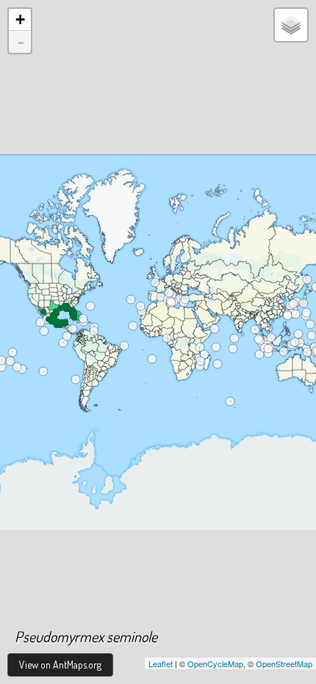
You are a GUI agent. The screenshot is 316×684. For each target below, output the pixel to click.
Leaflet (160, 663)
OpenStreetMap (284, 663)
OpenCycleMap (215, 663)
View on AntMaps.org (60, 664)
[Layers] (291, 25)
